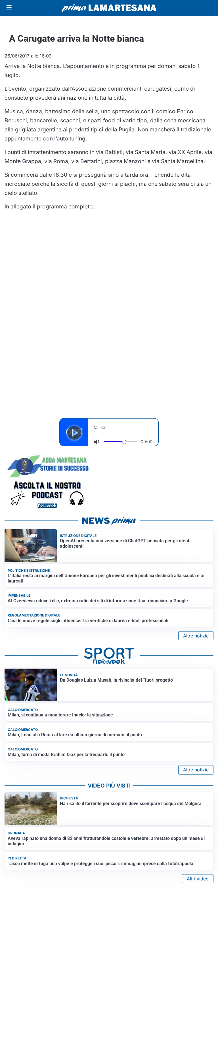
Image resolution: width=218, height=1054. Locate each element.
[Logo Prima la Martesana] (109, 8)
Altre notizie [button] (196, 636)
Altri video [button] (198, 879)
